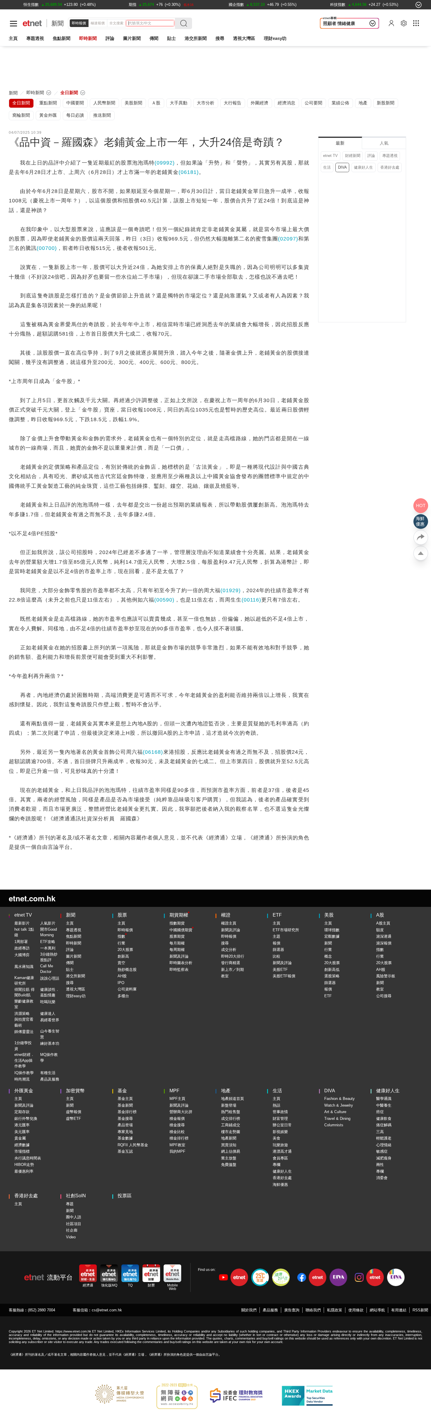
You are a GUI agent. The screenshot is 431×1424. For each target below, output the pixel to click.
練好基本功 (49, 1043)
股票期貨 (177, 936)
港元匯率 (22, 1125)
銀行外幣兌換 (25, 1118)
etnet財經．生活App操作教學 (24, 1060)
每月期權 (177, 943)
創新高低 (332, 969)
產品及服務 (49, 1079)
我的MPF (177, 1151)
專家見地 (125, 1132)
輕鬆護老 (383, 1138)
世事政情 (280, 1112)
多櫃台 (123, 996)
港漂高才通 (282, 1151)
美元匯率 (22, 1132)
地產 (225, 1090)
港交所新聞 (196, 38)
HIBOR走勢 (24, 1164)
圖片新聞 (132, 38)
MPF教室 (177, 1145)
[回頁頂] (420, 553)
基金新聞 (125, 1105)
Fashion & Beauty (339, 1098)
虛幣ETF (73, 1118)
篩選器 (278, 949)
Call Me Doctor (46, 969)
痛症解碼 (383, 1125)
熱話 (276, 1105)
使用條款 (356, 1310)
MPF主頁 (177, 1098)
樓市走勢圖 (230, 1132)
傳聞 (70, 963)
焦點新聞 (73, 936)
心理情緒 (383, 1145)
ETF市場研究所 (286, 930)
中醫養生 (383, 1105)
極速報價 (98, 23)
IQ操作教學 (24, 1073)
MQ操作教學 (49, 1057)
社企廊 (71, 1230)
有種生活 (47, 1073)
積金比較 (177, 1132)
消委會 (382, 1178)
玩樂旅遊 (280, 1145)
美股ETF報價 (284, 976)
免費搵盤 (228, 1164)
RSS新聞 (420, 1310)
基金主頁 (125, 1098)
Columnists (333, 1125)
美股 (329, 914)
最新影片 (22, 923)
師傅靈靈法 (23, 1032)
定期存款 (22, 1112)
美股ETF (280, 969)
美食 (276, 1138)
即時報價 (79, 23)
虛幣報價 (73, 1112)
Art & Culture (335, 1112)
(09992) (165, 163)
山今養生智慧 (49, 1034)
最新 (340, 142)
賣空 (121, 963)
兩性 (380, 1164)
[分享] (420, 537)
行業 (121, 943)
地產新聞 (228, 1138)
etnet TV (330, 155)
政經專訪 (22, 948)
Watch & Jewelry (338, 1105)
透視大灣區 (244, 38)
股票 (122, 914)
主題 (276, 936)
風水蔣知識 (23, 966)
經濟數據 (22, 1145)
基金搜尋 (125, 1118)
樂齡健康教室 (23, 1004)
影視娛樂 (280, 1132)
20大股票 (125, 949)
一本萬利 (47, 948)
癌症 (380, 1112)
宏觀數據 (332, 936)
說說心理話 (49, 978)
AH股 (122, 976)
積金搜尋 (177, 1125)
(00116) (251, 600)
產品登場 (125, 1125)
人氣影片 (47, 923)
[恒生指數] (31, 4)
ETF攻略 (47, 941)
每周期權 (177, 949)
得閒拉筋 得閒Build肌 (24, 992)
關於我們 (249, 1310)
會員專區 (280, 1158)
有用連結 (398, 1310)
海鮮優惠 (280, 1184)
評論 (371, 155)
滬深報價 (383, 943)
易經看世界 (49, 1020)
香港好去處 (389, 167)
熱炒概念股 (127, 969)
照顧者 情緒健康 (339, 23)
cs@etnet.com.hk (107, 1310)
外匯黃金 (23, 1090)
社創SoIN (76, 1195)
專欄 (276, 1164)
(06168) (153, 752)
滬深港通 (383, 936)
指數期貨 (177, 923)
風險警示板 (385, 976)
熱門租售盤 (230, 1112)
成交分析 (228, 949)
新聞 (57, 23)
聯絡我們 (313, 1310)
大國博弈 (22, 955)
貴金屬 (20, 1138)
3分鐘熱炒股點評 (48, 957)
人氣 (384, 142)
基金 (122, 1090)
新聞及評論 (179, 956)
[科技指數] (337, 4)
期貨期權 (178, 914)
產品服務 (270, 1310)
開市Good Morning (48, 932)
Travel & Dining (337, 1118)
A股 (380, 914)
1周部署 (21, 941)
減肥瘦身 (383, 1158)
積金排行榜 (179, 1138)
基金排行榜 (127, 1112)
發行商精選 (230, 963)
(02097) (288, 239)
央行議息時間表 (27, 1158)
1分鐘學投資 (23, 1046)
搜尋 (220, 38)
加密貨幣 (75, 1090)
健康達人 (47, 1013)
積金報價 (177, 1118)
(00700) (47, 248)
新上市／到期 (232, 969)
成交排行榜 (230, 1118)
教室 (225, 976)
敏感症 (382, 1151)
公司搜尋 (383, 996)
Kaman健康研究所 (24, 981)
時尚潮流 (22, 1079)
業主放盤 (228, 1158)
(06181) (189, 172)
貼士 (70, 969)
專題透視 (390, 155)
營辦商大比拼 (180, 1112)
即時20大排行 (232, 956)
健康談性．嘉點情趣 (49, 992)
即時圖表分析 (180, 963)
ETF (277, 914)
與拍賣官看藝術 (23, 1022)
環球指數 (332, 930)
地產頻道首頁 (232, 1098)
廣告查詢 (291, 1310)
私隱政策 (334, 1310)
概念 (328, 956)
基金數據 (125, 1138)
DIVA (342, 167)
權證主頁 (228, 923)
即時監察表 (179, 969)
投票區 (125, 1195)
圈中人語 (73, 1217)
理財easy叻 (275, 38)
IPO (121, 983)
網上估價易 (230, 1151)
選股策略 (332, 976)
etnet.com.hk (32, 898)
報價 (276, 943)
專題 (70, 1204)
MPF (174, 1090)
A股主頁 (383, 923)
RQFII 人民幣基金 (133, 1145)
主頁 (13, 38)
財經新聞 (352, 155)
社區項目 (73, 1224)
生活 (327, 167)
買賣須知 (228, 1145)
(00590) (164, 600)
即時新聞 (73, 943)
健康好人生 (363, 167)
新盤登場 (228, 1105)
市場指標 (22, 1151)
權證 (225, 914)
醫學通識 (383, 1098)
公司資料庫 (127, 989)
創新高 (123, 956)
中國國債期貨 (180, 930)
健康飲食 (383, 1118)
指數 (121, 936)
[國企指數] (236, 4)
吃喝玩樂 (47, 1002)
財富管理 (280, 1118)
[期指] (132, 4)
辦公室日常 (282, 1125)
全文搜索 (116, 23)
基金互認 (125, 1151)
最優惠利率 (23, 1171)
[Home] (32, 23)
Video (71, 1237)
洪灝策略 (22, 1013)
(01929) (230, 590)
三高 (380, 1132)
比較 (276, 956)
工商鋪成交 (230, 1125)
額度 (380, 930)
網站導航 (377, 1310)
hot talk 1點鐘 (24, 932)
